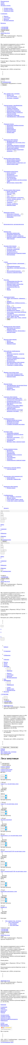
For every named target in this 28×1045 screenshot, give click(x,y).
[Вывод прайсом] (4, 772)
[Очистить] (2, 512)
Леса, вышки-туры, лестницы (13, 921)
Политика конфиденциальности (9, 1019)
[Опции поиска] (2, 514)
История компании (9, 20)
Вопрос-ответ (4, 1024)
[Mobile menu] (2, 570)
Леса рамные (13, 923)
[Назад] (9, 668)
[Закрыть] (2, 638)
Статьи (2, 1023)
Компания (3, 1004)
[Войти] (14, 628)
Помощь (3, 1012)
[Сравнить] (4, 778)
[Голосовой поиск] (2, 517)
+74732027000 (4, 27)
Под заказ (3, 789)
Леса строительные (13, 922)
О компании (4, 1007)
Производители (5, 1025)
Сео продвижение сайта (7, 1042)
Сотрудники (7, 17)
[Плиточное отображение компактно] (2, 772)
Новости (6, 16)
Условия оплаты (8, 8)
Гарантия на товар (8, 11)
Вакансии (6, 19)
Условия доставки (8, 9)
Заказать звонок (5, 30)
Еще (8, 319)
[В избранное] (4, 776)
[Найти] (5, 518)
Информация (4, 1020)
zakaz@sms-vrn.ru (5, 33)
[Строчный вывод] (3, 772)
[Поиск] (2, 626)
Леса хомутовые (14, 925)
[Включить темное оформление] (3, 80)
